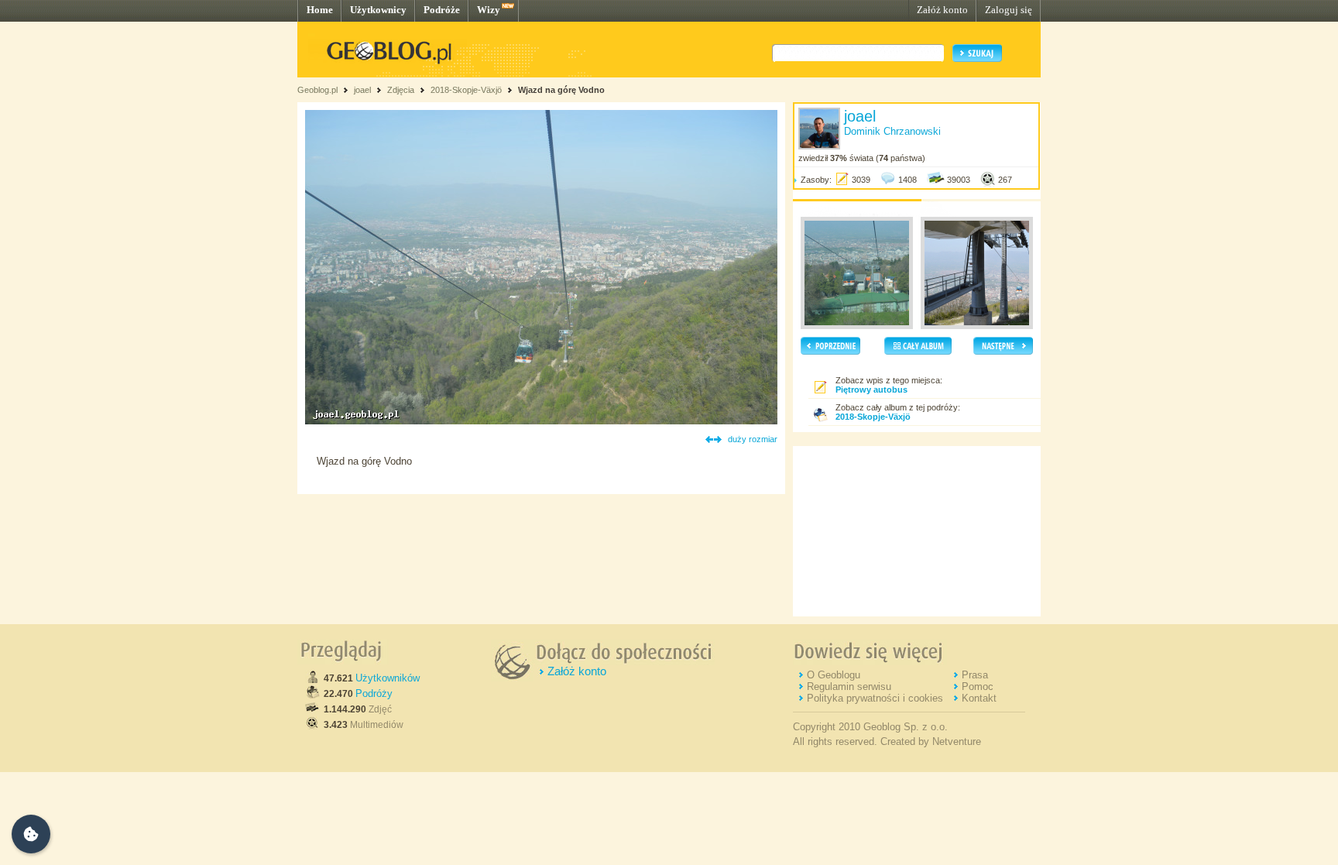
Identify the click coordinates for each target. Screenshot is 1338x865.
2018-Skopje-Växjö (466, 89)
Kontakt (979, 698)
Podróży (374, 693)
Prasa (975, 675)
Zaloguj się (1008, 9)
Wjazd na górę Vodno (561, 89)
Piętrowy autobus (871, 389)
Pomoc (977, 686)
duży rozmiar (752, 439)
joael (362, 89)
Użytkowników (387, 678)
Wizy (488, 9)
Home (320, 9)
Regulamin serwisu (849, 686)
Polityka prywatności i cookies (875, 698)
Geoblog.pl (317, 89)
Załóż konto (942, 9)
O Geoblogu (833, 675)
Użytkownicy (378, 9)
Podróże (442, 9)
